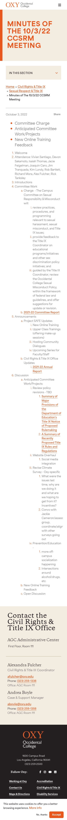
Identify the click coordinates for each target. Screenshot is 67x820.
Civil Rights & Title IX (31, 86)
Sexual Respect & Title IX (26, 90)
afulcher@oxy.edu (20, 676)
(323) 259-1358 (26, 708)
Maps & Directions (19, 794)
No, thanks (41, 814)
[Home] (19, 5)
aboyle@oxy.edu (19, 703)
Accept (56, 814)
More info (35, 808)
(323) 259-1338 (26, 680)
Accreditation (45, 781)
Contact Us (15, 787)
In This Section (21, 73)
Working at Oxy (18, 781)
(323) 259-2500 (33, 764)
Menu (58, 5)
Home (10, 86)
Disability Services (47, 794)
